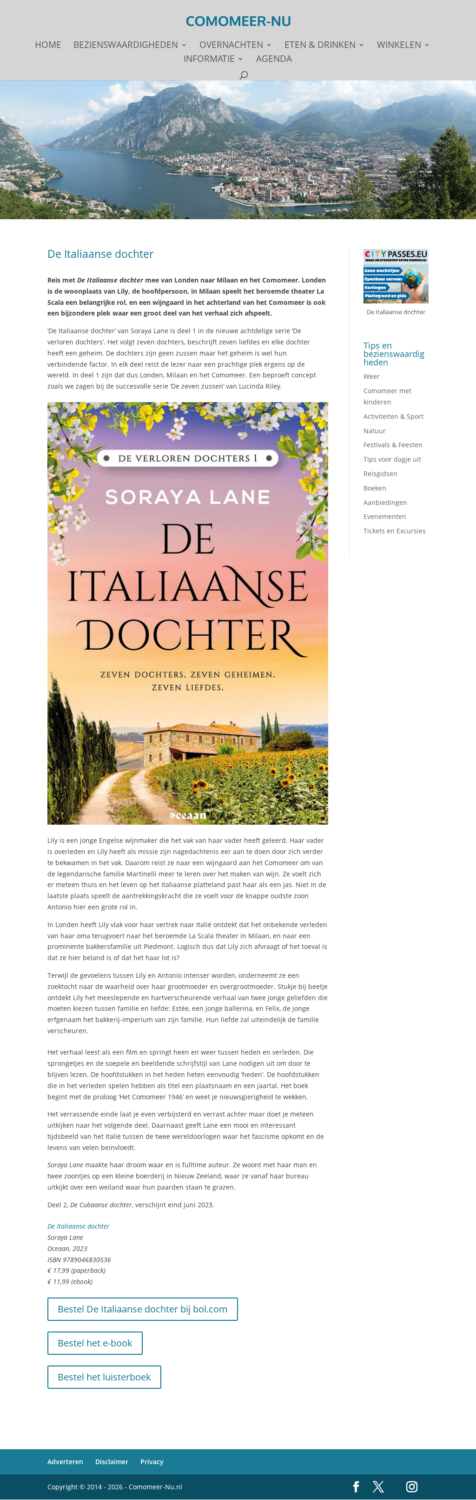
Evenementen (385, 516)
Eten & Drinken (320, 46)
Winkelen (399, 46)
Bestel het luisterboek (104, 1377)
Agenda (274, 60)
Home (48, 46)
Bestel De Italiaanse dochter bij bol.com (143, 1309)
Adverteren (65, 1461)
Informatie (209, 60)
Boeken (375, 488)
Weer (372, 376)
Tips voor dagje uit (392, 459)
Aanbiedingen (385, 502)
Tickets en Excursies (395, 530)
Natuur (375, 430)
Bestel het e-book (95, 1343)
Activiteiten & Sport (393, 416)
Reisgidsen (380, 473)
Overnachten (231, 46)
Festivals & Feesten (393, 444)
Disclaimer (111, 1461)
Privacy (152, 1461)
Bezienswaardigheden (125, 46)
